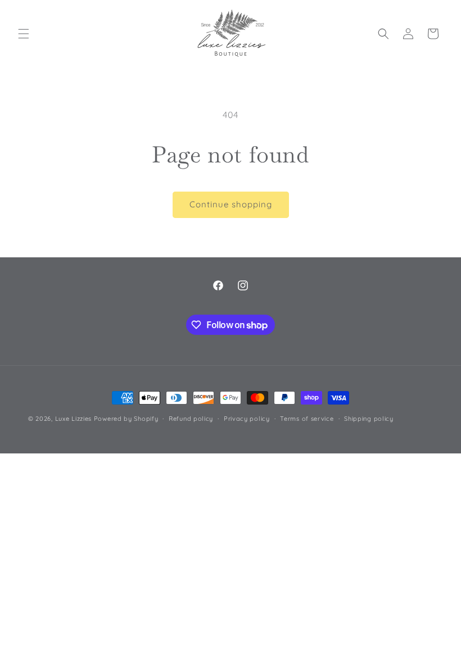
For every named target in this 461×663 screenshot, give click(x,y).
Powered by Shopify (126, 419)
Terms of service (306, 419)
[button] (23, 33)
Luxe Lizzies (73, 419)
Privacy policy (247, 419)
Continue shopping (230, 204)
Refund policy (191, 419)
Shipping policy (369, 419)
